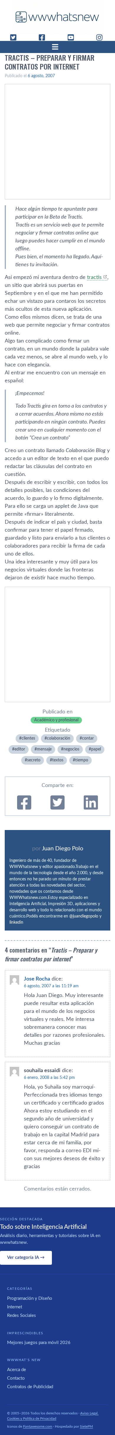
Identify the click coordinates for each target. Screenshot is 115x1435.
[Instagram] (102, 37)
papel (96, 749)
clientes (28, 738)
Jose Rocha (37, 979)
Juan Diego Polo (62, 849)
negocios (71, 749)
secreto (33, 760)
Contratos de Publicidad (30, 1387)
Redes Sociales (21, 1315)
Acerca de (16, 1370)
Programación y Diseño (29, 1298)
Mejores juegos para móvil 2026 (38, 1342)
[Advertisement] (57, 141)
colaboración (58, 738)
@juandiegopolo (83, 916)
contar (88, 738)
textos (57, 760)
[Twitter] (16, 37)
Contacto (16, 1378)
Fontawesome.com (37, 1426)
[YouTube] (73, 37)
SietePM (86, 1426)
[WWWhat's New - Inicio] (57, 17)
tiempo (81, 760)
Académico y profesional (56, 720)
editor (19, 749)
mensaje (44, 749)
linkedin (16, 922)
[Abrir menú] (57, 47)
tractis (94, 277)
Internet (14, 1307)
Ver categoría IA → (26, 1257)
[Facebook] (44, 37)
